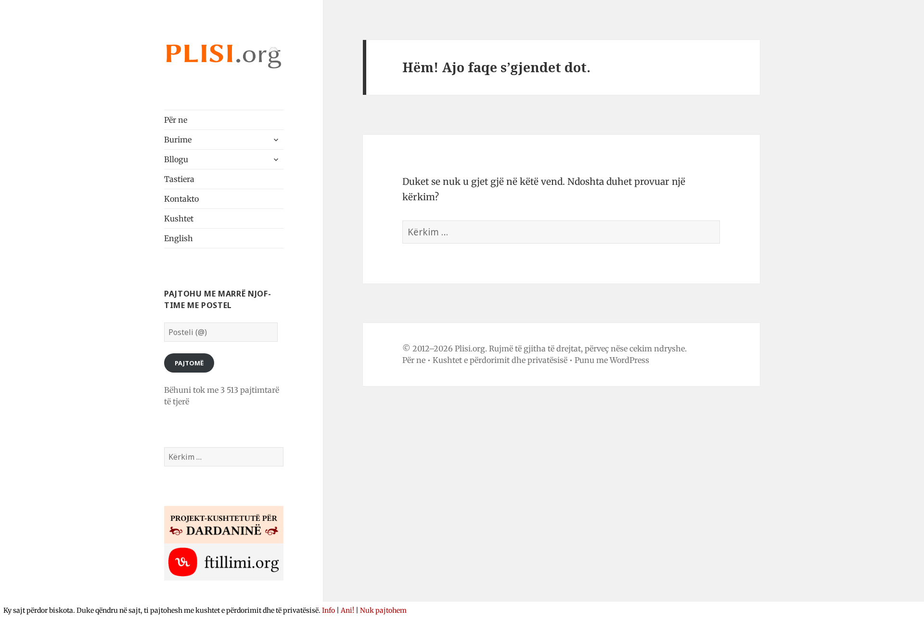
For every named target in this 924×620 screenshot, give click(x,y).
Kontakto (181, 199)
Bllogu (176, 159)
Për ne (175, 120)
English (178, 238)
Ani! (347, 610)
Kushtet (178, 218)
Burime (178, 139)
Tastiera (179, 179)
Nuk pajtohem (383, 610)
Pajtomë (189, 363)
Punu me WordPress (612, 360)
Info (328, 610)
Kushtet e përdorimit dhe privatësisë (500, 360)
